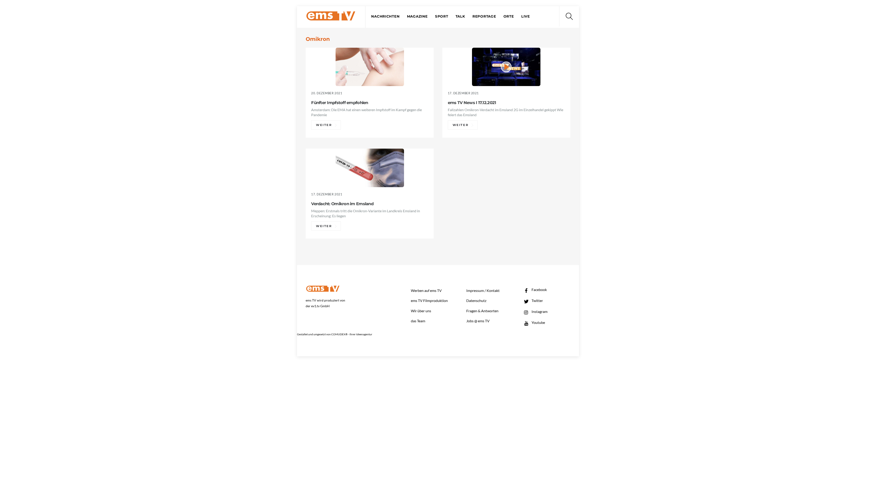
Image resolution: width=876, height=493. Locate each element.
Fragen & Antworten (482, 311)
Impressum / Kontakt (483, 290)
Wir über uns (421, 311)
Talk (460, 16)
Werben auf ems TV (426, 290)
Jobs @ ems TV (478, 321)
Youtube (538, 322)
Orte (508, 16)
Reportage (484, 16)
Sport (441, 16)
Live (525, 16)
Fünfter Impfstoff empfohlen (339, 102)
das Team (418, 321)
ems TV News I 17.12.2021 (472, 102)
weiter (324, 125)
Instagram (539, 311)
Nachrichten (385, 16)
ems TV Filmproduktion (429, 300)
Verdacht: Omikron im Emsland (342, 203)
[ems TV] (331, 18)
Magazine (417, 16)
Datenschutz (476, 300)
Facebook (539, 289)
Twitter (537, 300)
